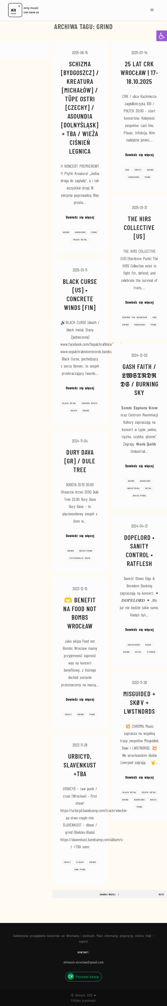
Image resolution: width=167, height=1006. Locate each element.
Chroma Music (89, 403)
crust (138, 170)
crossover (134, 645)
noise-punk (139, 495)
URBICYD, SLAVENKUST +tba (80, 765)
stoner (151, 652)
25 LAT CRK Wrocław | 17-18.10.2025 (139, 72)
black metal (69, 403)
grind (66, 232)
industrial (133, 488)
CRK (127, 170)
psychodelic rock (80, 558)
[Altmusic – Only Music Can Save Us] (23, 10)
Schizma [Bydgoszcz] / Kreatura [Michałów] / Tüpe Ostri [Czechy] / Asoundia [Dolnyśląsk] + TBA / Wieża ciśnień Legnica (80, 107)
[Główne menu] (152, 10)
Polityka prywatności (83, 1000)
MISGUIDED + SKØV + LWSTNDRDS (139, 702)
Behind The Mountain (134, 317)
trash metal (80, 239)
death (74, 410)
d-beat (80, 862)
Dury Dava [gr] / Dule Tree (79, 461)
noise (153, 799)
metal (148, 488)
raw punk (80, 869)
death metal (149, 792)
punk (94, 232)
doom (148, 645)
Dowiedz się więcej (80, 217)
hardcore (80, 232)
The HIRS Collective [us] (139, 227)
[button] (161, 36)
